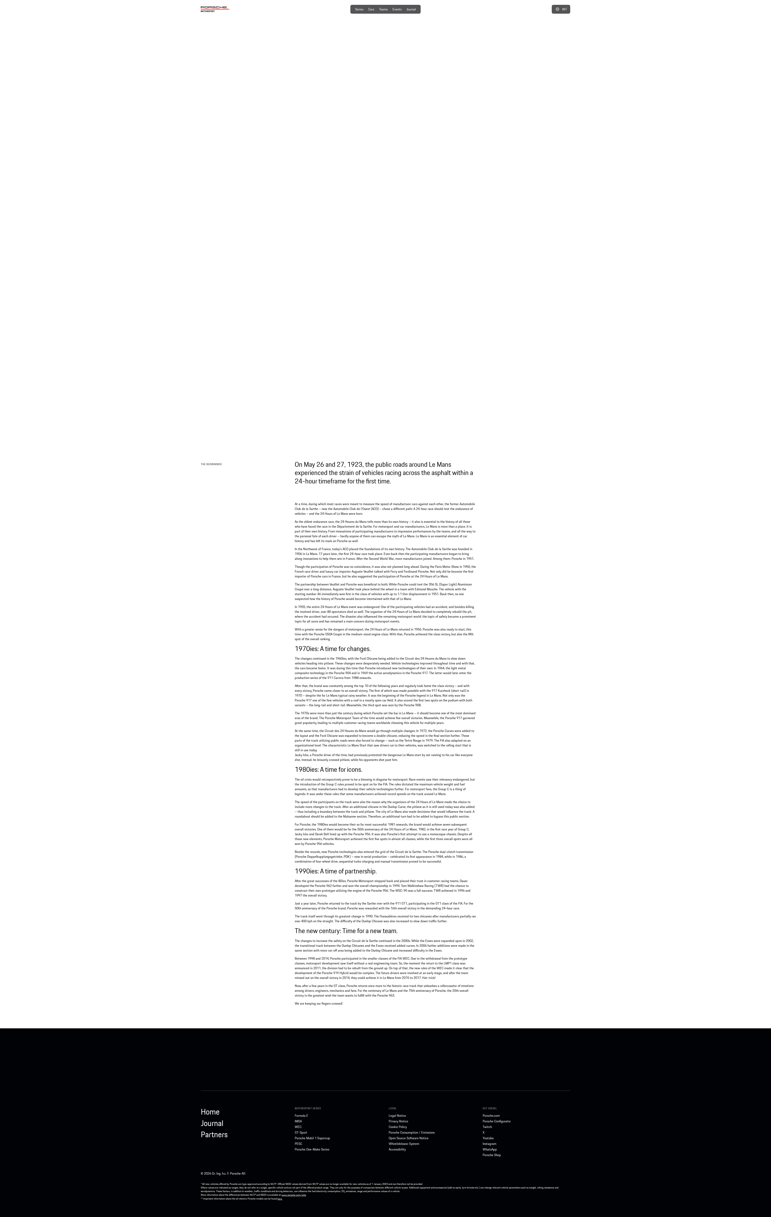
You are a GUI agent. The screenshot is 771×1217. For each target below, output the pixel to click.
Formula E (301, 1115)
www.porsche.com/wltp (293, 1195)
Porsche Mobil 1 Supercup (312, 1138)
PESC (298, 1143)
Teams (383, 9)
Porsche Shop (492, 1155)
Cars (371, 9)
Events (397, 9)
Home (210, 1112)
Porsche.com (491, 1115)
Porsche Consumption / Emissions (412, 1132)
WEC (298, 1126)
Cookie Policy (398, 1126)
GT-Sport (301, 1132)
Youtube (488, 1138)
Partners (214, 1134)
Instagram (489, 1143)
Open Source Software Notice (408, 1138)
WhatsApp (490, 1149)
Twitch (487, 1126)
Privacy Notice (398, 1121)
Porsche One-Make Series (312, 1149)
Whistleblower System (404, 1143)
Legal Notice (397, 1115)
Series (359, 9)
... (520, 40)
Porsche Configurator (497, 1121)
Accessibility (397, 1149)
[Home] (215, 9)
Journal (411, 9)
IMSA (298, 1121)
